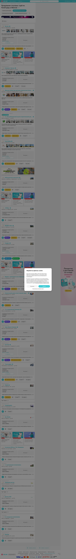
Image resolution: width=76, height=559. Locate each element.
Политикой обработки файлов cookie (42, 282)
